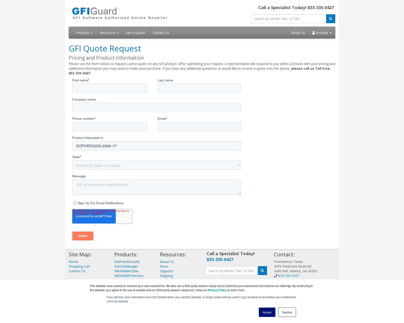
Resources (108, 32)
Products (83, 32)
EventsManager (126, 266)
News (164, 266)
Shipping (166, 275)
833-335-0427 (220, 259)
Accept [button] (267, 312)
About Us (298, 32)
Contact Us (160, 32)
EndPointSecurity (127, 261)
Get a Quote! (135, 32)
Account (322, 32)
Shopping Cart (79, 266)
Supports (166, 271)
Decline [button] (287, 312)
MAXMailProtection (129, 275)
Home (73, 261)
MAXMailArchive (126, 271)
